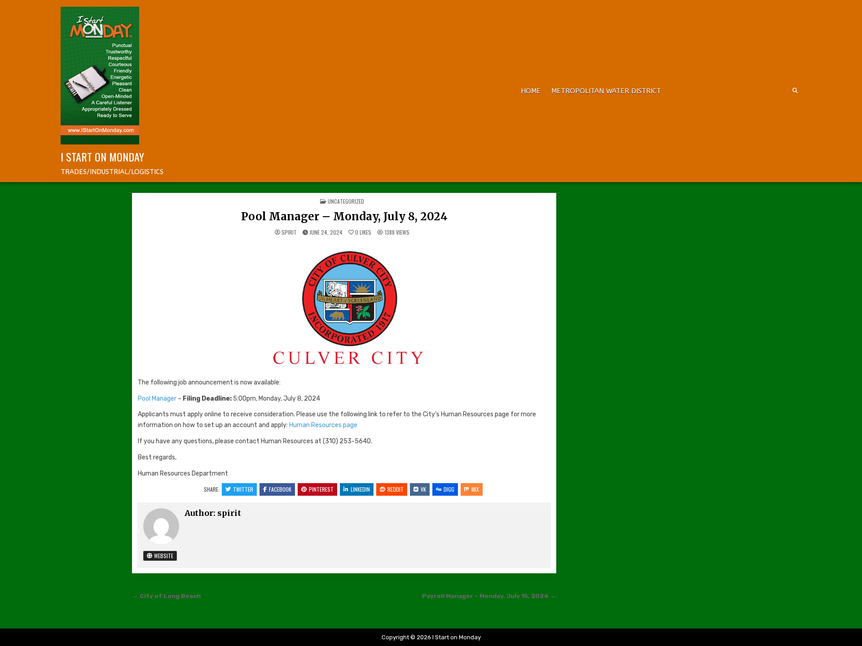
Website (163, 555)
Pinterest (321, 489)
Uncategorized (346, 201)
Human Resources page (323, 425)
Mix (475, 489)
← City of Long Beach (166, 595)
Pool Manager (158, 398)
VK (423, 489)
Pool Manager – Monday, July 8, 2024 (344, 216)
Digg (449, 489)
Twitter (243, 489)
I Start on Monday (102, 156)
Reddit (395, 489)
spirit (289, 232)
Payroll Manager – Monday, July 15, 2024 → (489, 595)
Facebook (280, 489)
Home (531, 91)
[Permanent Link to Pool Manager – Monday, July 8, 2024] (344, 307)
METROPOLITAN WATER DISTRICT (606, 91)
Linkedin (360, 489)
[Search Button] (795, 90)
